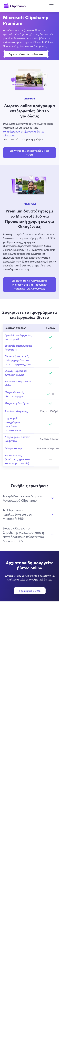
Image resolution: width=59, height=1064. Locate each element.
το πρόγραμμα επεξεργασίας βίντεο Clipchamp (23, 133)
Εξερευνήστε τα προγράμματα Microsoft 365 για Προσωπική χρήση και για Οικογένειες (29, 284)
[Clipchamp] (15, 6)
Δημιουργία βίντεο (29, 590)
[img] (52, 394)
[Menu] (51, 6)
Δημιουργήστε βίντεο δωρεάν (26, 54)
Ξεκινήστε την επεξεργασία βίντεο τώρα (29, 152)
